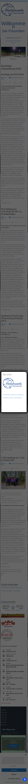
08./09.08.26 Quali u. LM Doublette (12, 398)
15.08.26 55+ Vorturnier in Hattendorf (13, 394)
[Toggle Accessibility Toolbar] (25, 780)
